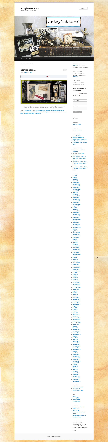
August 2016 (76, 324)
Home (22, 59)
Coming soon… (28, 69)
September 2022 (76, 227)
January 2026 (76, 182)
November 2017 (76, 301)
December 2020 (76, 249)
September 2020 (76, 254)
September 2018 (76, 287)
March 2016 (75, 327)
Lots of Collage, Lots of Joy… (80, 139)
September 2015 (76, 334)
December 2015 (76, 329)
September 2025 (76, 189)
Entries (76, 398)
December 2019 (76, 266)
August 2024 (76, 206)
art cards (37, 110)
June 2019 (75, 274)
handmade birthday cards (44, 112)
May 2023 (75, 221)
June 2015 (75, 337)
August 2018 (76, 289)
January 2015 (76, 343)
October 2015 (76, 332)
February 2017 (76, 314)
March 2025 (75, 194)
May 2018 (75, 292)
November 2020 (76, 251)
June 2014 (75, 353)
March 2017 (75, 312)
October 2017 (76, 302)
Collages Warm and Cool (79, 140)
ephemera (22, 112)
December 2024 (76, 199)
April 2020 (75, 259)
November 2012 (76, 378)
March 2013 (75, 371)
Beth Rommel (76, 408)
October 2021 (76, 237)
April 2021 (75, 242)
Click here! (75, 65)
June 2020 (75, 256)
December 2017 (76, 299)
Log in (74, 396)
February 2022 (76, 232)
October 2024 (76, 202)
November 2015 (76, 331)
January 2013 (76, 374)
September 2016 (76, 322)
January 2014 (76, 354)
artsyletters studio (59, 110)
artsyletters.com (29, 8)
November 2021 (76, 236)
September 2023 (76, 219)
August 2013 (76, 363)
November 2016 (76, 319)
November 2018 (76, 284)
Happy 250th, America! (78, 137)
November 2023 (76, 216)
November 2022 (76, 224)
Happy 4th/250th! (77, 136)
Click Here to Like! (77, 124)
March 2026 (75, 181)
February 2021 (76, 246)
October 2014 (76, 347)
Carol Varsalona (76, 156)
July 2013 (75, 364)
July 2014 (75, 351)
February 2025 (76, 196)
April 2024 (75, 209)
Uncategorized (28, 110)
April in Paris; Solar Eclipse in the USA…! (79, 158)
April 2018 (75, 294)
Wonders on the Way (78, 390)
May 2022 (75, 229)
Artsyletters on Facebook (79, 407)
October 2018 (76, 286)
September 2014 (76, 349)
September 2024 (76, 204)
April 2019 (75, 277)
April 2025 (75, 192)
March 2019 (75, 279)
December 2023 (76, 214)
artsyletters (42, 110)
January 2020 (76, 264)
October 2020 (76, 252)
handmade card (53, 112)
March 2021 (75, 244)
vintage (25, 113)
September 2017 (76, 304)
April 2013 (75, 369)
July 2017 (75, 307)
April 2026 (75, 179)
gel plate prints (29, 112)
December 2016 (76, 317)
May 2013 (75, 368)
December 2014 (76, 344)
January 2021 (76, 247)
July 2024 (75, 207)
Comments (76, 399)
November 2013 (76, 358)
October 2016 (76, 321)
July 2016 (75, 326)
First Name (76, 100)
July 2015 (75, 336)
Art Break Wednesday (78, 387)
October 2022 (76, 226)
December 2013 (76, 356)
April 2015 (75, 339)
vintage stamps (30, 113)
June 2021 (75, 241)
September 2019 (76, 271)
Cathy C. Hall (76, 410)
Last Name (76, 106)
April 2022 (75, 231)
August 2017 (76, 306)
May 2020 (75, 257)
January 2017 (76, 316)
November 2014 (76, 346)
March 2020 (75, 261)
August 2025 (76, 191)
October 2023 (76, 217)
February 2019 (76, 281)
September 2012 (76, 381)
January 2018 (76, 297)
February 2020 (76, 262)
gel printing (35, 112)
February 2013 (76, 373)
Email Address (77, 95)
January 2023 (76, 222)
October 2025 (76, 187)
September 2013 (76, 361)
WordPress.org (76, 401)
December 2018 (76, 282)
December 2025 (76, 184)
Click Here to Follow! (77, 130)
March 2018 (75, 296)
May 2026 (75, 177)
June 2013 (75, 366)
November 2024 (76, 201)
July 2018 (75, 291)
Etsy (35, 59)
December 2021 (76, 234)
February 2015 (76, 341)
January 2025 (76, 197)
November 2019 (76, 267)
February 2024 (76, 211)
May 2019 (75, 276)
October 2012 (76, 379)
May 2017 (75, 311)
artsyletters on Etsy (50, 110)
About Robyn (29, 59)
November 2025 (76, 186)
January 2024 (76, 212)
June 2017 (75, 309)
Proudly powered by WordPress (54, 436)
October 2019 (76, 269)
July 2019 (75, 272)
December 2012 (76, 376)
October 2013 (76, 359)
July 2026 (75, 175)
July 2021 (75, 239)
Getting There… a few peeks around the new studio (80, 163)
